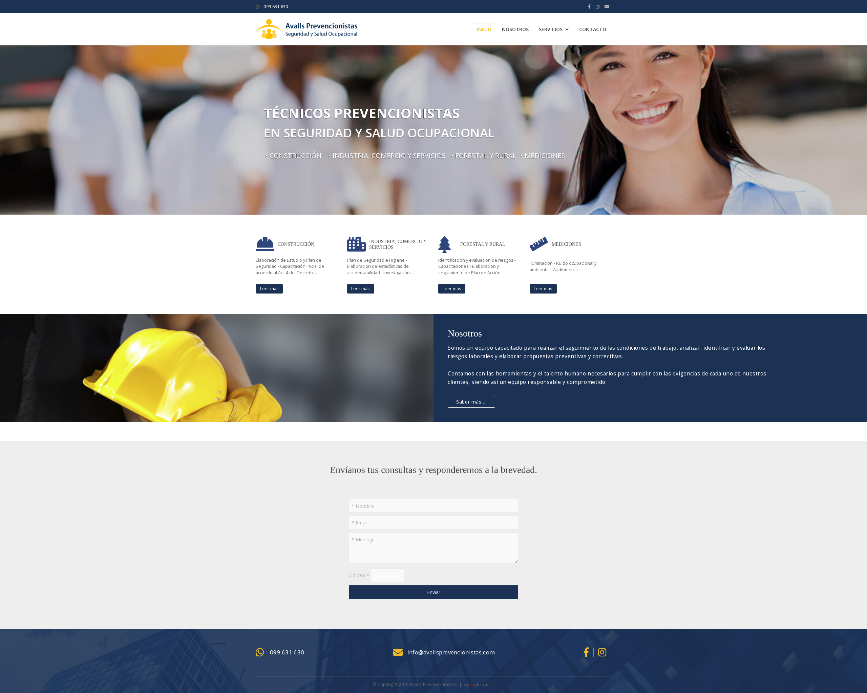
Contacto (592, 29)
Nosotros (515, 29)
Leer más (269, 288)
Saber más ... (471, 401)
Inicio (484, 29)
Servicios (551, 29)
